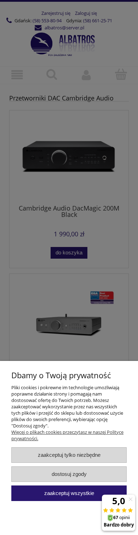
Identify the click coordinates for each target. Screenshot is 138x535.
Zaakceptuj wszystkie (69, 493)
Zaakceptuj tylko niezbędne (69, 455)
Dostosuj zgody (69, 474)
